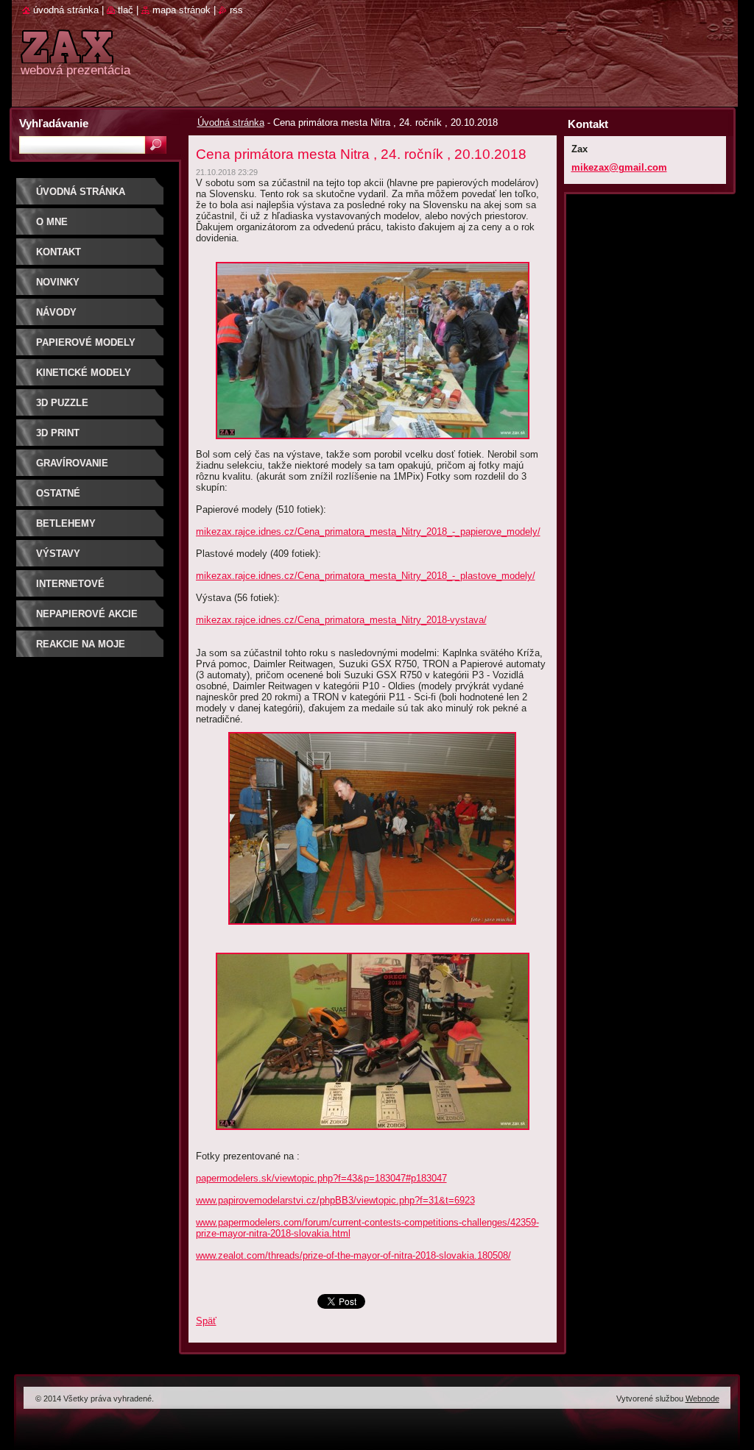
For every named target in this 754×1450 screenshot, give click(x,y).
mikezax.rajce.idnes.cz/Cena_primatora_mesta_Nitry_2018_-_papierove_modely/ (368, 531)
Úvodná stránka (230, 122)
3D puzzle (62, 402)
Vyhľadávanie (53, 123)
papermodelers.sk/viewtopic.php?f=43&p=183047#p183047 (321, 1178)
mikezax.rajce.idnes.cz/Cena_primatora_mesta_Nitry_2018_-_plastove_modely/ (365, 575)
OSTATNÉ (58, 493)
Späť (206, 1320)
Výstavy (58, 553)
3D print (58, 432)
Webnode (702, 1398)
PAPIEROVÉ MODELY (85, 342)
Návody (56, 312)
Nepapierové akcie (87, 613)
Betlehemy (66, 523)
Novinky (58, 282)
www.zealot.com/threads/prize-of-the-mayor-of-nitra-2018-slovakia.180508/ (353, 1255)
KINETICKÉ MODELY (83, 372)
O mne (52, 221)
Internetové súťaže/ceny (70, 589)
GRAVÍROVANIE (72, 463)
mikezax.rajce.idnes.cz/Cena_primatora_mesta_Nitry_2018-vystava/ (341, 619)
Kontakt (58, 251)
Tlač (125, 9)
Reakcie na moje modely (80, 649)
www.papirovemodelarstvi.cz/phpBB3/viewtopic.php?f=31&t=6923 (335, 1200)
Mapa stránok (181, 9)
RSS (236, 9)
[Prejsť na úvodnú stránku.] (67, 55)
